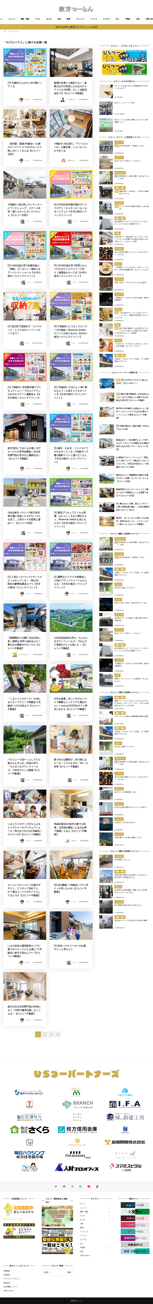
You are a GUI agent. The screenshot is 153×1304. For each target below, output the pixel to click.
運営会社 (6, 1282)
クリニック (80, 19)
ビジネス (106, 19)
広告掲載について (10, 1286)
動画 (68, 19)
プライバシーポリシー (11, 1278)
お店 (59, 19)
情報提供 (6, 1271)
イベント (93, 19)
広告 (138, 19)
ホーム (82, 1203)
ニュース (11, 19)
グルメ (37, 19)
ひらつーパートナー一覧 (12, 1219)
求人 (117, 19)
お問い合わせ (85, 1255)
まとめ (48, 19)
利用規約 (6, 1274)
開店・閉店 (25, 19)
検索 (69, 1272)
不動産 (127, 19)
